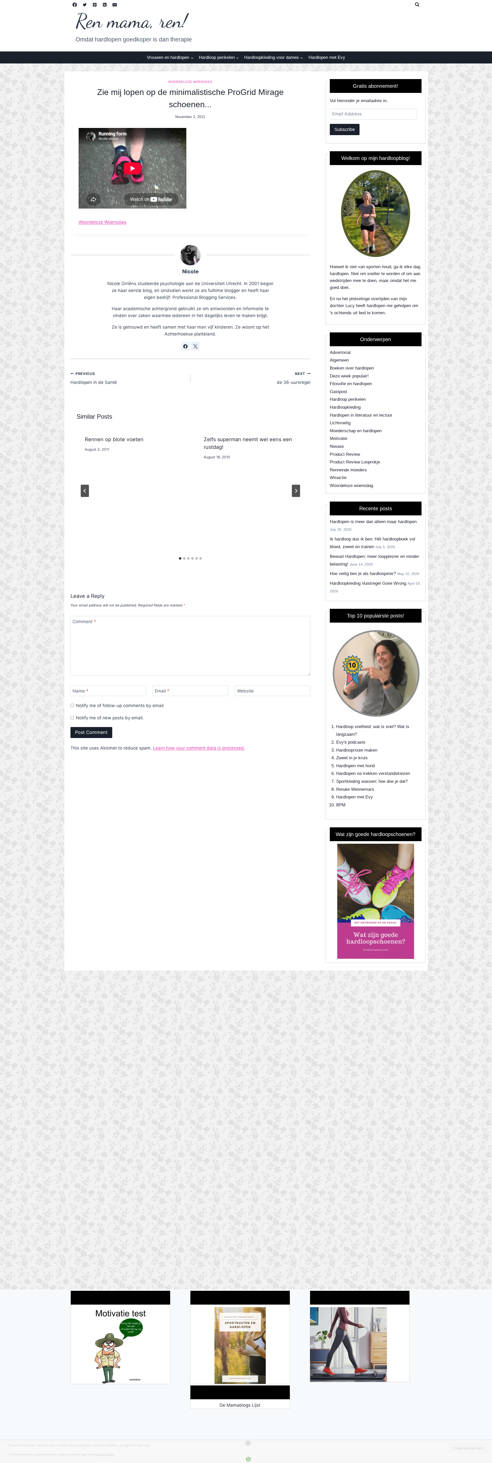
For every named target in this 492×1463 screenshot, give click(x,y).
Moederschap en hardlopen (356, 430)
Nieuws (337, 446)
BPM (340, 805)
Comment (84, 621)
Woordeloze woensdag (190, 82)
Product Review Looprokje (355, 462)
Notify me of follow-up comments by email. (120, 705)
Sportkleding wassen (356, 781)
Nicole (190, 271)
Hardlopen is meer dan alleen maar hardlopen (373, 521)
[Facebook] (74, 4)
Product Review (345, 454)
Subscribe (344, 129)
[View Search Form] (417, 4)
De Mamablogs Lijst (240, 1405)
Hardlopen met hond (355, 765)
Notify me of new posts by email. (110, 717)
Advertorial (340, 352)
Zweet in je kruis (352, 757)
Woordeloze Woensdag (102, 222)
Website (245, 690)
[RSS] (104, 4)
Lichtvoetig (340, 422)
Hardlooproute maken (356, 750)
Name (80, 690)
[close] (248, 1443)
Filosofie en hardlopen (351, 383)
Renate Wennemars (355, 789)
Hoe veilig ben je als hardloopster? (363, 573)
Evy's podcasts (350, 742)
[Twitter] (84, 4)
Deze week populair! (349, 376)
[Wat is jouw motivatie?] (120, 1345)
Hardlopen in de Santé (93, 378)
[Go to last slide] (85, 491)
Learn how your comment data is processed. (199, 748)
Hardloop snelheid (353, 726)
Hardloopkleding (345, 407)
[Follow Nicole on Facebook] (185, 346)
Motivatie (338, 438)
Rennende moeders (348, 470)
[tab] (180, 558)
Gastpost (338, 391)
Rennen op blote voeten (114, 439)
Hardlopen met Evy (327, 57)
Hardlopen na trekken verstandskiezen (373, 773)
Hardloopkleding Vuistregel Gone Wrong (368, 583)
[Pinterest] (94, 4)
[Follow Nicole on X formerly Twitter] (195, 346)
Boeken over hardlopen (352, 368)
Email (162, 690)
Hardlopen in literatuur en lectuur (361, 415)
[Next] (296, 491)
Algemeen (339, 360)
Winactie (338, 477)
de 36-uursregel (293, 378)
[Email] (114, 4)
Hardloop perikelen (348, 399)
